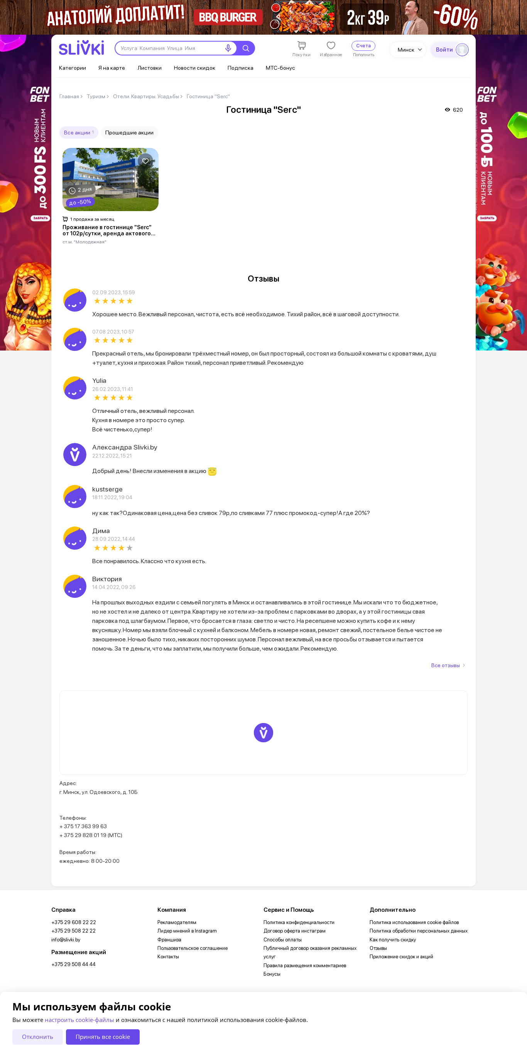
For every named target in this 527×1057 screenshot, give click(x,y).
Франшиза (169, 940)
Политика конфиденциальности (299, 922)
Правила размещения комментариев (305, 965)
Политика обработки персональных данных (419, 931)
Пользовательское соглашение (192, 948)
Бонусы (272, 974)
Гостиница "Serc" (208, 96)
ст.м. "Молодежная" (84, 242)
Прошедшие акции (129, 132)
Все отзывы (445, 665)
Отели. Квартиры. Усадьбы (146, 96)
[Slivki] (81, 47)
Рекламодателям (176, 922)
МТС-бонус (280, 67)
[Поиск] (245, 48)
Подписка (240, 67)
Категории (72, 67)
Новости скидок (194, 67)
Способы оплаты (283, 940)
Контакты (168, 957)
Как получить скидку (393, 940)
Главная (69, 96)
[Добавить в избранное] (145, 161)
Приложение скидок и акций (401, 957)
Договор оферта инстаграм (295, 931)
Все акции (79, 132)
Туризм (96, 96)
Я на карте (111, 67)
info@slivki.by (65, 940)
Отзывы (378, 948)
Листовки (149, 67)
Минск (406, 49)
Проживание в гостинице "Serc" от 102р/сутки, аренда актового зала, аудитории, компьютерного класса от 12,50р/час (109, 230)
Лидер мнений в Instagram (187, 931)
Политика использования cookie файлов (414, 922)
